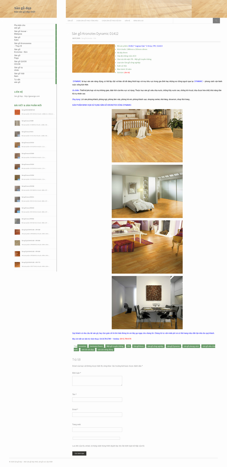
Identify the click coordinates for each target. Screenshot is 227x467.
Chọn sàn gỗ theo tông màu (87, 21)
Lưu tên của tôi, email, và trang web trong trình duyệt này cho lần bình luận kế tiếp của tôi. (108, 446)
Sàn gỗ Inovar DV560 (28, 153)
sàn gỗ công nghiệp (155, 346)
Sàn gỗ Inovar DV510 (28, 142)
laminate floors (96, 346)
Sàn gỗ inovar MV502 (28, 219)
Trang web (76, 424)
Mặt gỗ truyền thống (115, 346)
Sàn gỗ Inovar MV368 (28, 186)
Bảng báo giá (138, 21)
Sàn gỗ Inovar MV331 (28, 197)
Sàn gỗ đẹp (22, 8)
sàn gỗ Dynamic (173, 346)
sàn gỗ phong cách (191, 346)
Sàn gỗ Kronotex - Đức (88, 38)
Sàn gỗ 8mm (139, 346)
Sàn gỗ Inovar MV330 (28, 208)
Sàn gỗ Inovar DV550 (28, 175)
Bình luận (76, 373)
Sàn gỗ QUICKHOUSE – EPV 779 (31, 262)
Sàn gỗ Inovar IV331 (27, 132)
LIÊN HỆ (127, 21)
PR (128, 346)
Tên (74, 394)
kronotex (82, 346)
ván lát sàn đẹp (88, 349)
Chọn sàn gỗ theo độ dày (111, 21)
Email (75, 409)
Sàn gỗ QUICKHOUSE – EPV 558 (31, 230)
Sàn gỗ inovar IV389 (27, 121)
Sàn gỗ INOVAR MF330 (28, 110)
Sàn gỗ (70, 21)
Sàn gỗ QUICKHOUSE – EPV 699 (31, 240)
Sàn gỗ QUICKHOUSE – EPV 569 (31, 251)
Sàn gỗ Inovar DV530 (28, 164)
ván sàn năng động (105, 349)
